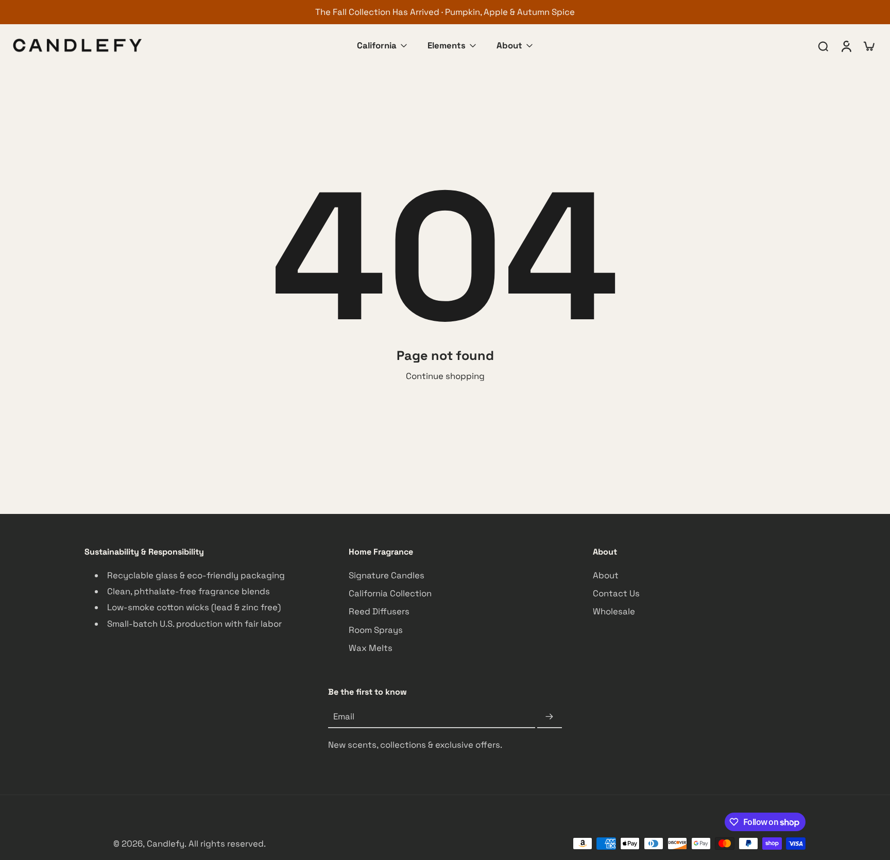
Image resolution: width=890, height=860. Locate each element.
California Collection (390, 593)
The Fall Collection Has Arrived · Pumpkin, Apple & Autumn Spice (445, 12)
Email (343, 716)
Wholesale (614, 611)
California (377, 45)
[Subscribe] (549, 717)
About (509, 45)
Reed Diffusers (379, 611)
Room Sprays (376, 629)
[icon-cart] (868, 46)
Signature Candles (386, 575)
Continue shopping (445, 376)
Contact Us (616, 593)
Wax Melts (370, 647)
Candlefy (165, 843)
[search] (823, 46)
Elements (446, 45)
